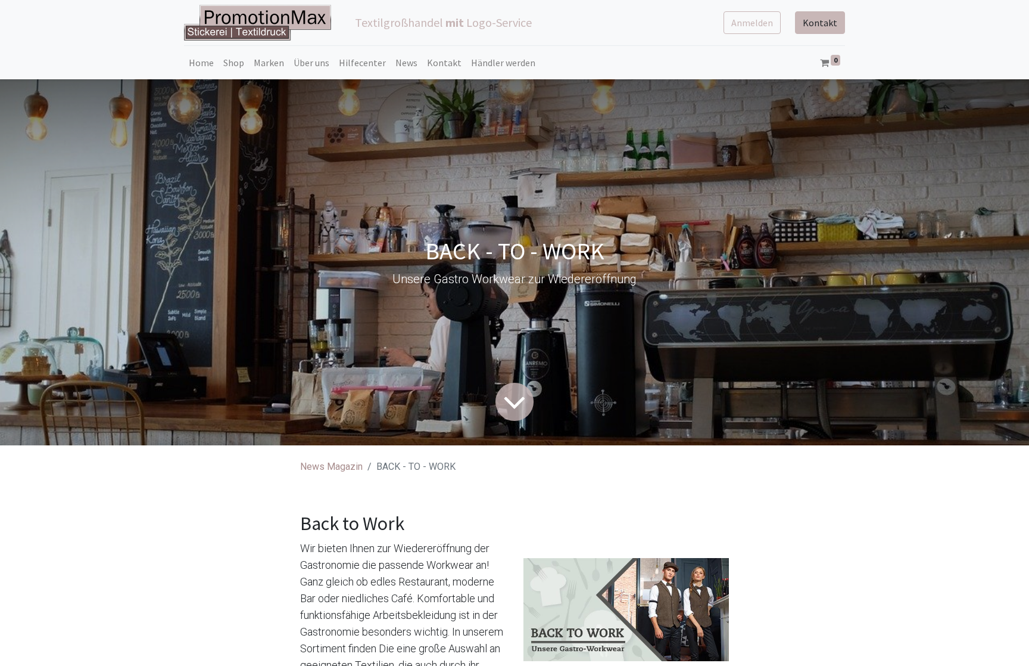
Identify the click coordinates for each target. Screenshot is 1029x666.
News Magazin (331, 466)
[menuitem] (201, 63)
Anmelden (752, 23)
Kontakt (820, 23)
